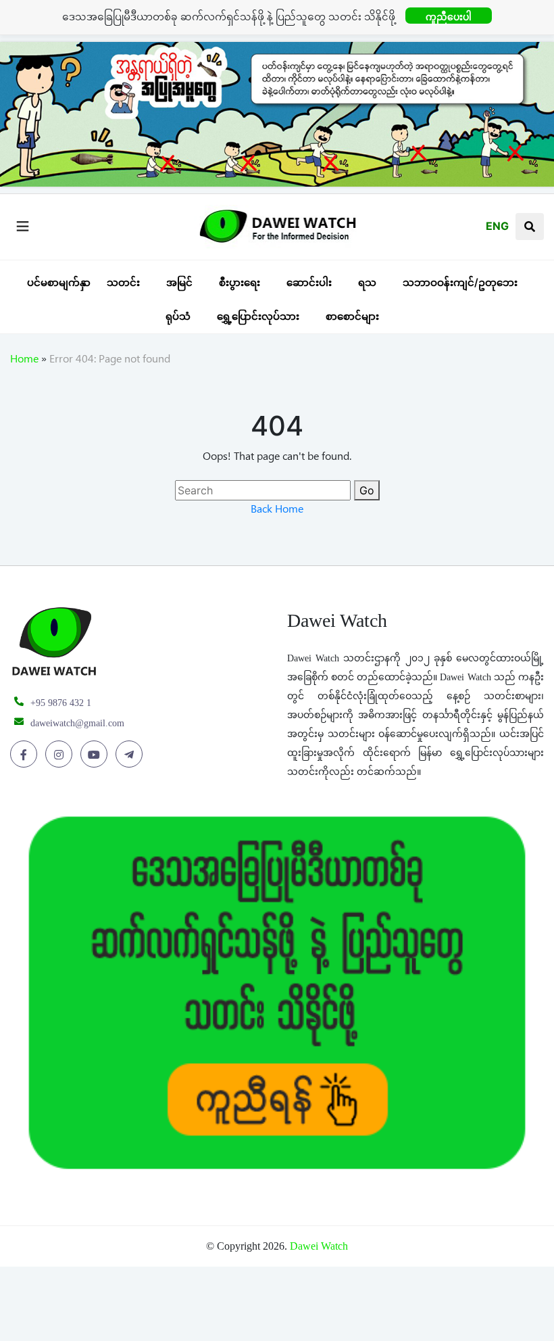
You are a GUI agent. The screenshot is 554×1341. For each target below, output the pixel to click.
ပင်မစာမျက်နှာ (59, 282)
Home (24, 361)
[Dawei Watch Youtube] (96, 754)
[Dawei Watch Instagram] (61, 754)
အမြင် (179, 282)
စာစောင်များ (352, 316)
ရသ (367, 282)
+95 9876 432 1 (60, 703)
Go (366, 490)
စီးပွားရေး (239, 282)
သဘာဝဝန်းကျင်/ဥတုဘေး (460, 282)
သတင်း (123, 282)
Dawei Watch (319, 1246)
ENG (497, 226)
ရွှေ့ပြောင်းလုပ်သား (258, 316)
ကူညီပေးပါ (449, 16)
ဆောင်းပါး (309, 282)
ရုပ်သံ (178, 316)
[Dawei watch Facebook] (26, 754)
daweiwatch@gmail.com (77, 723)
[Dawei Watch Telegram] (131, 754)
